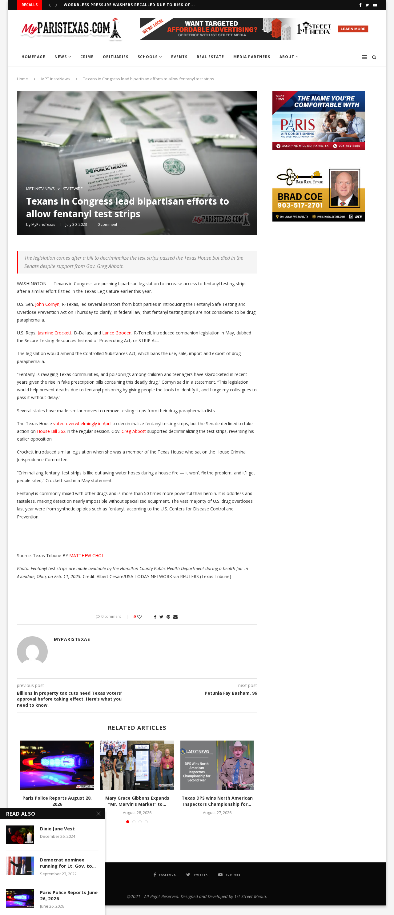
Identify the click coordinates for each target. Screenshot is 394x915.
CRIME (87, 56)
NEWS (60, 56)
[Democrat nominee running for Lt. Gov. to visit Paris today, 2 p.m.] (20, 866)
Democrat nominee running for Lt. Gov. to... (68, 863)
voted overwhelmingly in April (82, 423)
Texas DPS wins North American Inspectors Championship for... (217, 801)
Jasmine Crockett (54, 333)
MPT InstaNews (55, 79)
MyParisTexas (43, 224)
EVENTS (179, 56)
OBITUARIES (115, 56)
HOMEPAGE (33, 56)
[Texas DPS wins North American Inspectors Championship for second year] (217, 765)
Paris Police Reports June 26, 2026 (69, 895)
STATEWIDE (72, 189)
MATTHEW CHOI (86, 555)
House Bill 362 (51, 431)
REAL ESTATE (210, 56)
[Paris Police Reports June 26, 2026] (20, 898)
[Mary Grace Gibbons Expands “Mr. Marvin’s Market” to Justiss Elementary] (137, 765)
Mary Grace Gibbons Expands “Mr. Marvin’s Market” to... (137, 801)
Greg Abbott (134, 431)
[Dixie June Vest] (20, 834)
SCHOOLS (148, 56)
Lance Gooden (116, 333)
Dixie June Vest (57, 828)
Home (22, 79)
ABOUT (286, 56)
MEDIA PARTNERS (251, 56)
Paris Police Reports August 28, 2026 (57, 801)
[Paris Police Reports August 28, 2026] (57, 765)
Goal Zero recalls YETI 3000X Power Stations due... (125, 4)
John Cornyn (47, 304)
